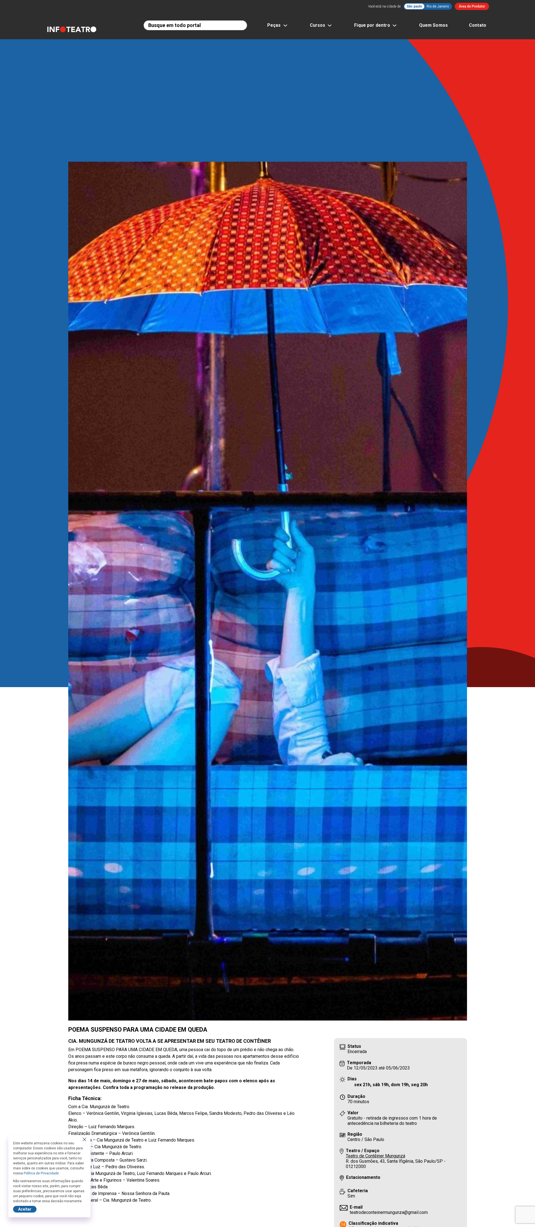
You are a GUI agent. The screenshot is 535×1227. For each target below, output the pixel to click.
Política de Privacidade (41, 1173)
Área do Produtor (472, 6)
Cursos (317, 25)
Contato (477, 25)
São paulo (414, 6)
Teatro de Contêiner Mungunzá (375, 1156)
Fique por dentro (372, 25)
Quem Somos (433, 25)
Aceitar (24, 1209)
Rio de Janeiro (438, 6)
